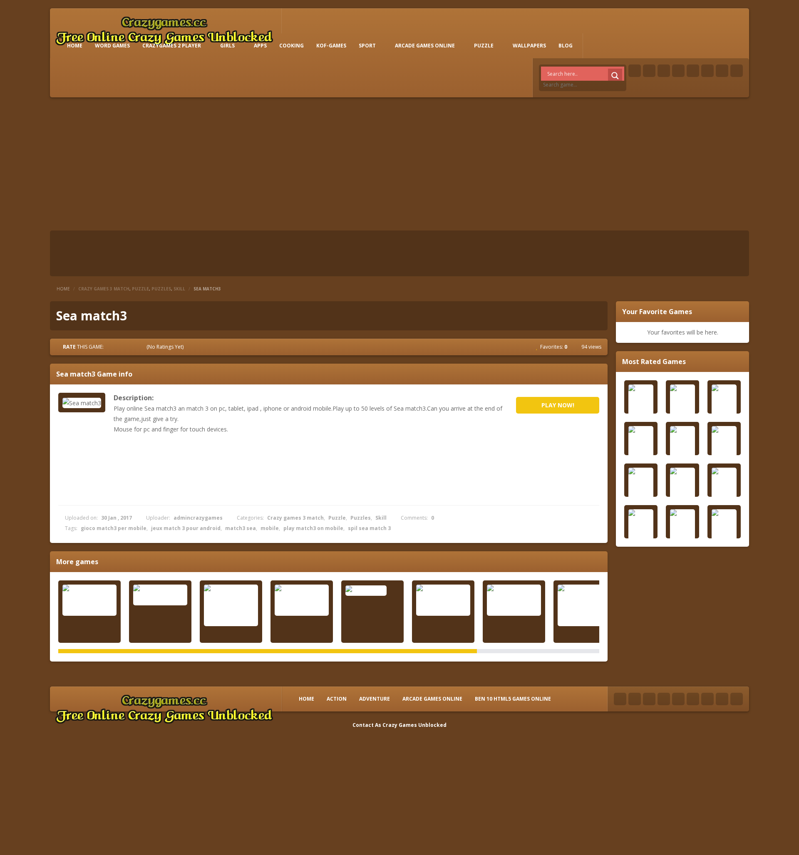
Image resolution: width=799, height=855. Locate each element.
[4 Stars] (134, 346)
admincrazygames (198, 517)
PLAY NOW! (557, 405)
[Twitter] (649, 70)
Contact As (366, 725)
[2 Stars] (119, 346)
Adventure (374, 698)
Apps (260, 45)
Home (63, 289)
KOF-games (331, 45)
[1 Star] (111, 346)
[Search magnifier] (615, 76)
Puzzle (484, 45)
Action (337, 698)
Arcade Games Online (425, 45)
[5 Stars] (141, 346)
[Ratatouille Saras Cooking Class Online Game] (89, 600)
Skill (179, 289)
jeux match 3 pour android (186, 528)
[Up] (736, 699)
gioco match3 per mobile (113, 528)
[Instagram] (707, 70)
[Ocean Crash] (372, 590)
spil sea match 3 (369, 528)
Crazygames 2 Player (171, 45)
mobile (270, 528)
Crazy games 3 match (103, 289)
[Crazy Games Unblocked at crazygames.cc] (163, 28)
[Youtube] (678, 70)
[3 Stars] (126, 346)
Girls (227, 45)
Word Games (112, 45)
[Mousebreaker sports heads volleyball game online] (231, 605)
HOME (74, 45)
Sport (367, 45)
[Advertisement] (399, 164)
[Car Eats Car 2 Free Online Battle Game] (514, 600)
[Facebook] (634, 70)
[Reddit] (693, 70)
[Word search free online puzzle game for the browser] (301, 600)
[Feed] (722, 70)
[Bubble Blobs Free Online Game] (160, 595)
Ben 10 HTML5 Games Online (513, 698)
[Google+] (664, 70)
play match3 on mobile (313, 528)
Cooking (291, 45)
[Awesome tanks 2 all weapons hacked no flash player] (584, 605)
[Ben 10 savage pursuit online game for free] (443, 600)
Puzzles (161, 289)
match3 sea (240, 528)
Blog (565, 45)
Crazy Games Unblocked (414, 725)
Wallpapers (529, 45)
